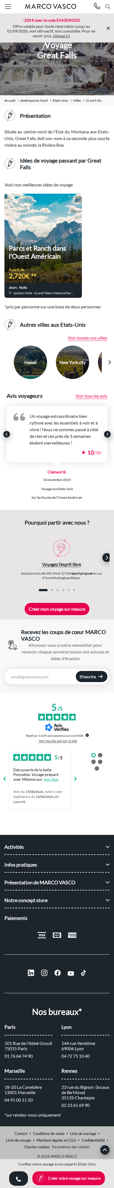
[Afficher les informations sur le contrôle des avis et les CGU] (87, 735)
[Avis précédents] (4, 779)
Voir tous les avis (91, 395)
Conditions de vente (48, 1133)
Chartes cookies (37, 1147)
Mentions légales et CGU (56, 1140)
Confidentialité (93, 1140)
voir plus (50, 779)
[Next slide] (109, 362)
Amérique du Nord (34, 101)
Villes (77, 101)
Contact (21, 1133)
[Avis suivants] (75, 779)
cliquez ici (61, 35)
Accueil (9, 101)
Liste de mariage (83, 1133)
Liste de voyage (18, 1140)
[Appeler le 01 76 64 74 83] (97, 7)
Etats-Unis (60, 101)
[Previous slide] (4, 362)
